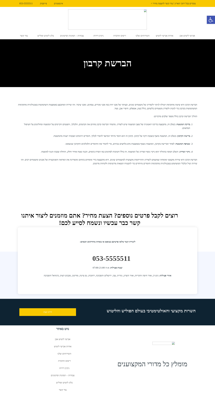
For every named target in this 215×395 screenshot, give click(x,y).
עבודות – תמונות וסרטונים (72, 35)
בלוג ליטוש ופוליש (45, 35)
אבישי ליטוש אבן (187, 35)
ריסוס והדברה (119, 35)
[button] (211, 20)
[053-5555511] (87, 257)
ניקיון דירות (98, 35)
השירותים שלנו (143, 35)
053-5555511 (111, 258)
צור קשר (24, 35)
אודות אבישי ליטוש (164, 35)
